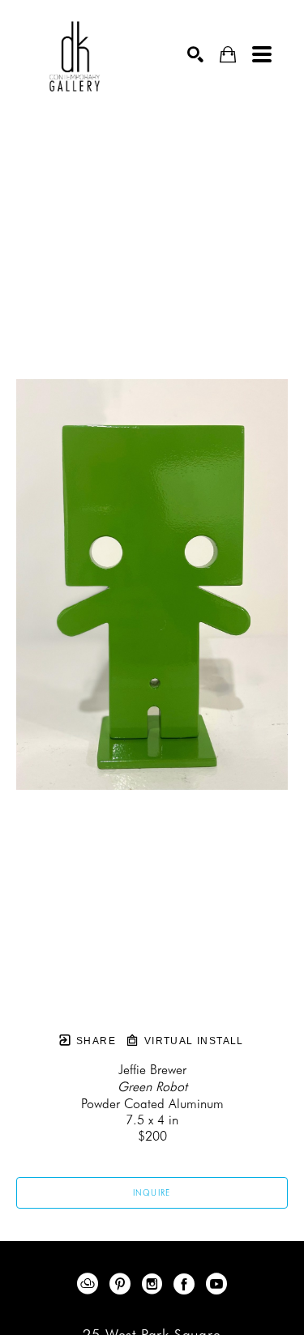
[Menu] (262, 54)
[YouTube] (216, 1283)
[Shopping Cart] (228, 54)
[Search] (195, 54)
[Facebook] (186, 1283)
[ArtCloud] (90, 1283)
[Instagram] (155, 1283)
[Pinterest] (122, 1283)
